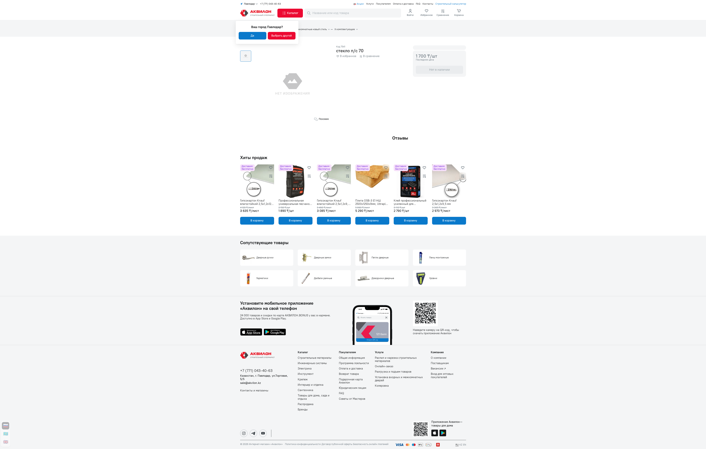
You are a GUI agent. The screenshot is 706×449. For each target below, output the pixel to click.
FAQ (418, 4)
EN (464, 444)
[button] (290, 13)
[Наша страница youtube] (263, 433)
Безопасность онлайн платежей (371, 444)
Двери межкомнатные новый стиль (307, 29)
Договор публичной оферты (337, 444)
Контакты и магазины (254, 390)
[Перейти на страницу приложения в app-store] (251, 332)
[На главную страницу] (258, 355)
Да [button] (252, 35)
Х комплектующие (344, 29)
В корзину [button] (257, 220)
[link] (427, 13)
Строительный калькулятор (450, 4)
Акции (360, 4)
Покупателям (383, 4)
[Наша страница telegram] (253, 433)
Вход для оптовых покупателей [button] (442, 375)
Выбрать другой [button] (281, 35)
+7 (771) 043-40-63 (270, 4)
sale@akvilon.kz (250, 383)
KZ (460, 444)
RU (457, 444)
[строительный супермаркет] (258, 13)
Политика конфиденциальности (303, 444)
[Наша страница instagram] (244, 433)
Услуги (370, 4)
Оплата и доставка (403, 4)
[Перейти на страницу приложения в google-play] (275, 332)
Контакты (427, 4)
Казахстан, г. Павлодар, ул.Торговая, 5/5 (264, 377)
